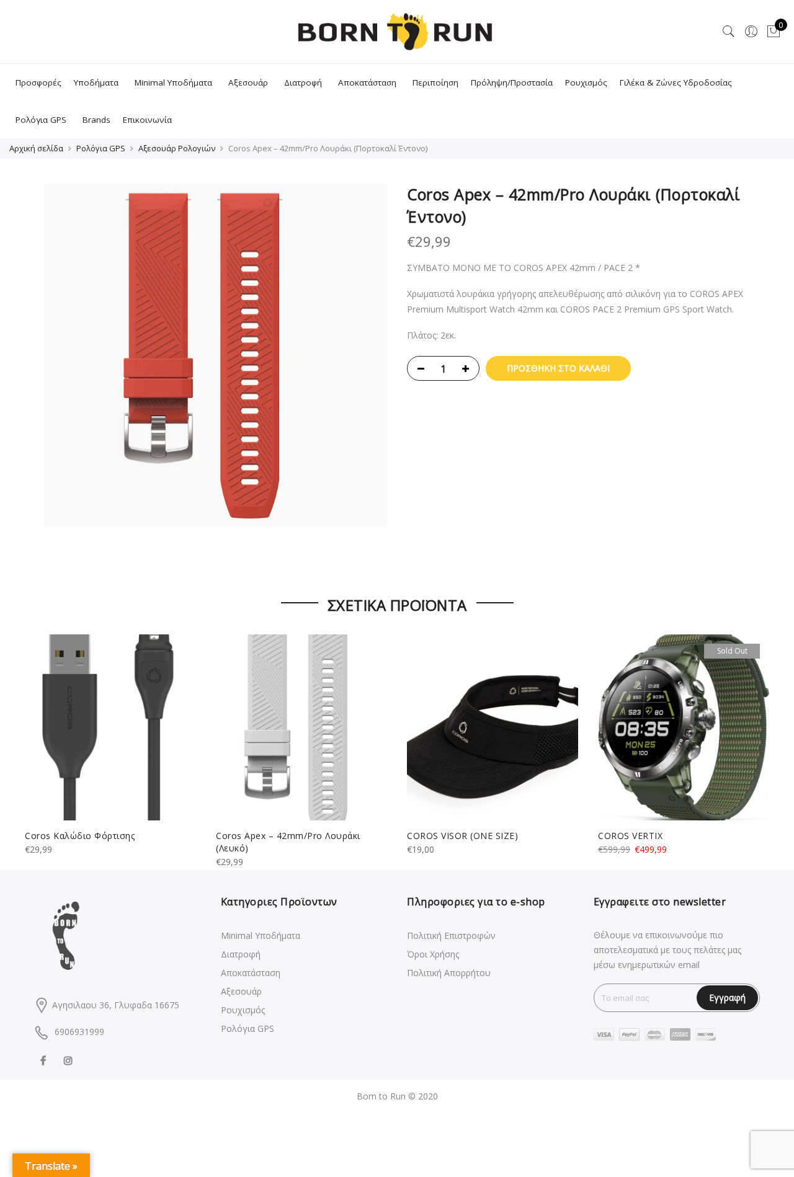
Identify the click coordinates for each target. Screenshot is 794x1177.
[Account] (751, 32)
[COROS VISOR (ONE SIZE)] (492, 727)
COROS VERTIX (630, 836)
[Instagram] (70, 1059)
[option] (215, 355)
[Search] (729, 32)
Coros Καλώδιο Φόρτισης (80, 836)
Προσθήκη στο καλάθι (558, 368)
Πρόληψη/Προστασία (512, 82)
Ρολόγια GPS (41, 119)
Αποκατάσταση (367, 82)
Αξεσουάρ (248, 82)
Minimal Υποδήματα (173, 82)
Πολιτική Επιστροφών (451, 935)
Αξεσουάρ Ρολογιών (176, 148)
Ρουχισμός (586, 82)
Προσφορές (38, 82)
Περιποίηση (435, 82)
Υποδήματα (96, 82)
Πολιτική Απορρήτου (449, 973)
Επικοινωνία (147, 119)
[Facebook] (44, 1059)
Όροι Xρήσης (433, 954)
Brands (96, 119)
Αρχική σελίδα (36, 148)
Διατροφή (303, 82)
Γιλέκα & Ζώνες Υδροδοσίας (676, 82)
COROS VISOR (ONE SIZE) (462, 836)
